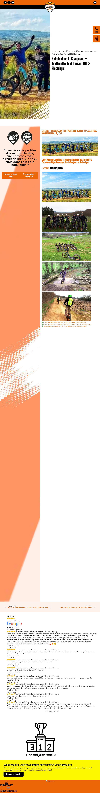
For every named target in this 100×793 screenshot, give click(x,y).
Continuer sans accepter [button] (76, 385)
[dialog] (50, 396)
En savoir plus (70, 399)
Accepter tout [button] (74, 404)
